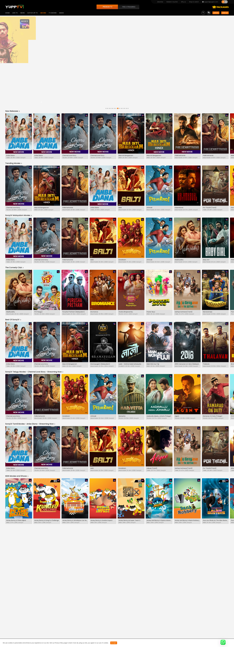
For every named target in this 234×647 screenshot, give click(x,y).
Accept (113, 643)
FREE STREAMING (128, 7)
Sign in (215, 13)
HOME (7, 13)
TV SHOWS (52, 13)
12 (124, 108)
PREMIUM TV (107, 7)
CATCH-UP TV (32, 13)
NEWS (22, 13)
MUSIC (61, 13)
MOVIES (43, 13)
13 (126, 108)
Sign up (225, 13)
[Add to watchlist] (41, 102)
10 (120, 108)
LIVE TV (15, 13)
